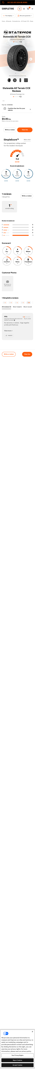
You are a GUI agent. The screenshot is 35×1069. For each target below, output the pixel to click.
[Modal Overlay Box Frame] (17, 2)
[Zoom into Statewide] (17, 58)
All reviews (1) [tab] (6, 307)
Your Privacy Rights (17, 1055)
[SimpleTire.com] (9, 9)
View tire (25, 130)
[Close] (32, 1032)
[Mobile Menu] (32, 9)
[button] (17, 109)
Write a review (10, 130)
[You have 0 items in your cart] (27, 9)
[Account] (24, 9)
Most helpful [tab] (17, 307)
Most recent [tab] (28, 307)
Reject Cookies (17, 1060)
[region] (17, 1049)
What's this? (27, 139)
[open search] (20, 9)
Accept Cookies (17, 1065)
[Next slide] (30, 59)
